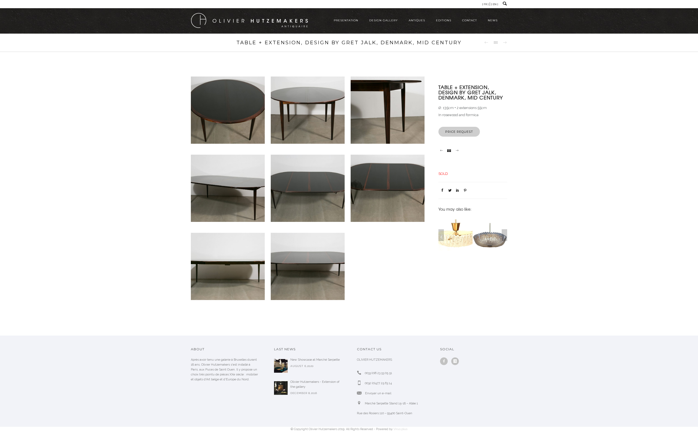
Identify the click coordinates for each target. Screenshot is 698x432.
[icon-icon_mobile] (360, 383)
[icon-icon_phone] (360, 373)
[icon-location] (360, 403)
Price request (459, 132)
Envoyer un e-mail (378, 393)
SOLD (443, 174)
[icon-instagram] (455, 361)
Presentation (346, 20)
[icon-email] (360, 393)
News (493, 20)
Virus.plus (400, 429)
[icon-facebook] (445, 361)
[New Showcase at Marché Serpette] (281, 366)
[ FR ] (485, 4)
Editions (443, 20)
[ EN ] (494, 4)
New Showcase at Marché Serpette (315, 360)
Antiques (417, 20)
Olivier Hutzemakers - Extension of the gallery (314, 384)
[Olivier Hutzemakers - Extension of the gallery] (281, 388)
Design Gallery (383, 20)
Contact (469, 20)
